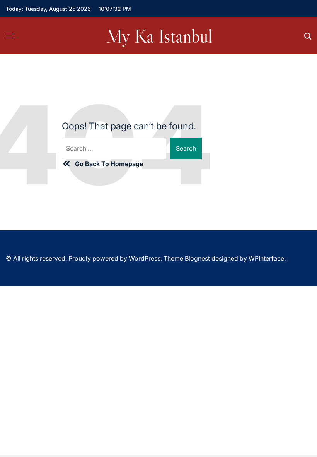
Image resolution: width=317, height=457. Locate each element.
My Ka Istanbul (159, 36)
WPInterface (266, 258)
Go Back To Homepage (109, 164)
